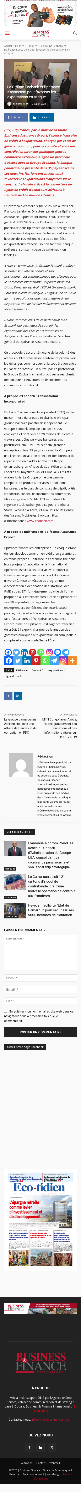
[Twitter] (16, 652)
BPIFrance (22, 670)
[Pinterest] (32, 652)
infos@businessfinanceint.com (52, 1419)
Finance (19, 46)
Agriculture (11, 916)
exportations (55, 670)
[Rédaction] (10, 104)
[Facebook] (8, 652)
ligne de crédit (14, 676)
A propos (26, 1463)
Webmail (54, 1463)
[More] (72, 660)
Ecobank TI (38, 670)
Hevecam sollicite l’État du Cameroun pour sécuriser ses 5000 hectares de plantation (51, 910)
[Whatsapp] (40, 652)
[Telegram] (65, 652)
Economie (10, 897)
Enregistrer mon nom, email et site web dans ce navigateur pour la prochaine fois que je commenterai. (39, 1016)
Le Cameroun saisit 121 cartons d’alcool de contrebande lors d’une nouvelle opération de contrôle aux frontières (51, 886)
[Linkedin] (24, 652)
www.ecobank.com (40, 521)
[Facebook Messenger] (57, 652)
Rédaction (22, 103)
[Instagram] (49, 652)
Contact (40, 1463)
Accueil (8, 46)
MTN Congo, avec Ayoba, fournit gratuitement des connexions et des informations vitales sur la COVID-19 (59, 728)
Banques (32, 46)
